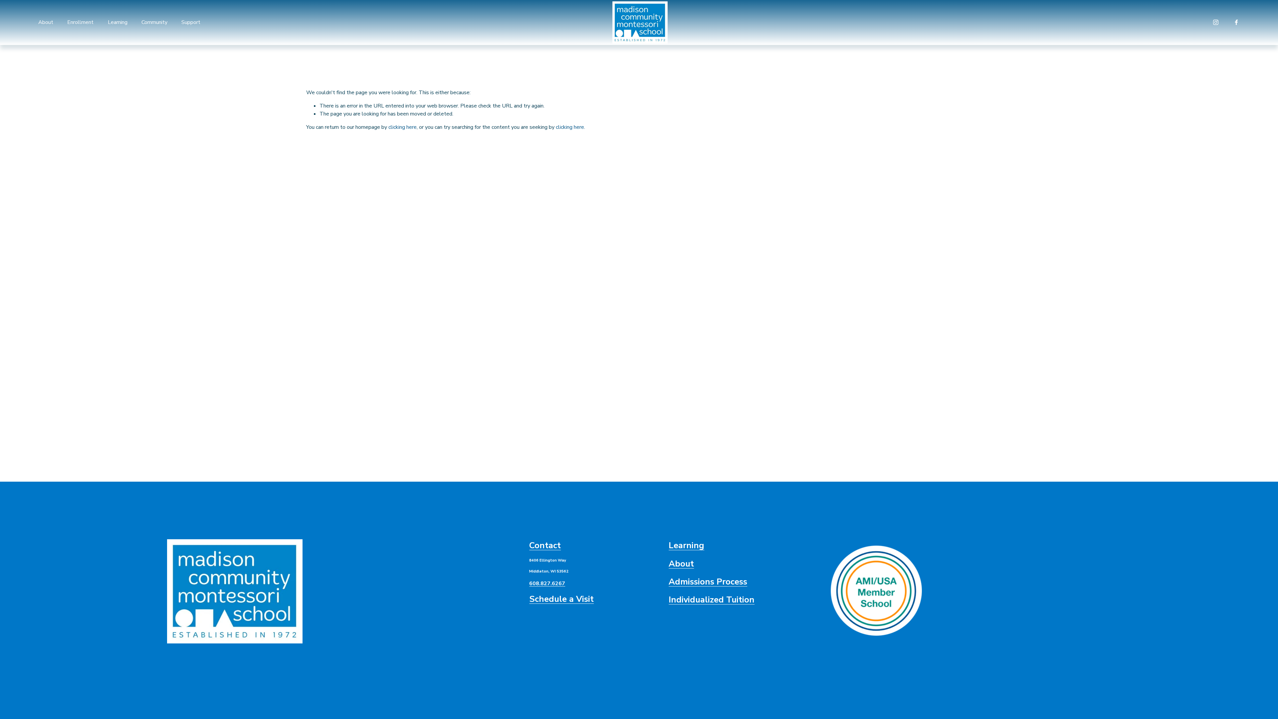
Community (154, 22)
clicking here (402, 127)
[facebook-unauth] (1236, 22)
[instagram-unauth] (1215, 22)
